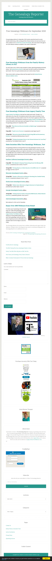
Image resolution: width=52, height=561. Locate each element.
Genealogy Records (28, 232)
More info (4, 559)
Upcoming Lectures (10, 538)
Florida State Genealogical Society (15, 181)
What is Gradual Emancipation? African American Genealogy (19, 257)
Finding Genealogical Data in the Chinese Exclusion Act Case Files (29, 139)
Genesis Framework (28, 554)
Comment (6, 269)
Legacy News (36, 438)
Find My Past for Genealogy (12, 244)
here (41, 439)
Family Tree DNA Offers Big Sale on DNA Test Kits (17, 251)
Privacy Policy (9, 535)
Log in (38, 554)
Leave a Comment (34, 34)
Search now (20, 463)
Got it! (46, 558)
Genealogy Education (21, 232)
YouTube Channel (26, 337)
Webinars (33, 232)
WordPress (35, 554)
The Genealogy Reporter (26, 14)
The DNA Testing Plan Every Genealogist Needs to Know (18, 248)
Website (5, 299)
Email (5, 292)
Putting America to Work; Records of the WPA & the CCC (27, 168)
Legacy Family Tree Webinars (36, 119)
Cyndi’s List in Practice (17, 131)
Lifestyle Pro (22, 554)
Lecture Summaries (10, 532)
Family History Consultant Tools (13, 528)
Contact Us (8, 525)
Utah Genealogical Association (14, 198)
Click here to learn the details (24, 42)
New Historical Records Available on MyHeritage (24, 126)
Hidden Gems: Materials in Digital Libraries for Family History (28, 185)
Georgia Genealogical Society (14, 190)
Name (5, 286)
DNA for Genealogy (13, 232)
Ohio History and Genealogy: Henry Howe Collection (18, 254)
